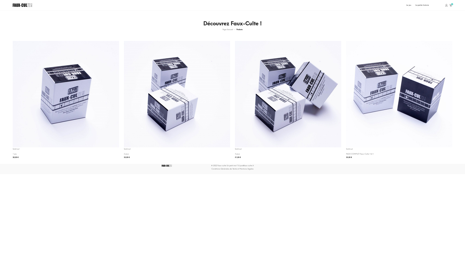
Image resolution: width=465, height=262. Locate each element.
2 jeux (126, 154)
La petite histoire (422, 5)
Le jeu (408, 5)
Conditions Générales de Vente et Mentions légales (232, 169)
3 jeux (237, 154)
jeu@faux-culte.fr (247, 165)
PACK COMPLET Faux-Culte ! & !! (360, 154)
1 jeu (15, 154)
